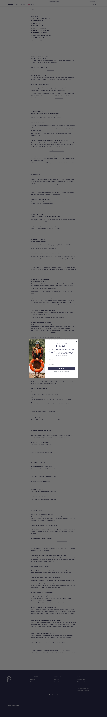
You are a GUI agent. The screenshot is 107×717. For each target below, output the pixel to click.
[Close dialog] (76, 341)
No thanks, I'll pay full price (61, 375)
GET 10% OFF (61, 368)
